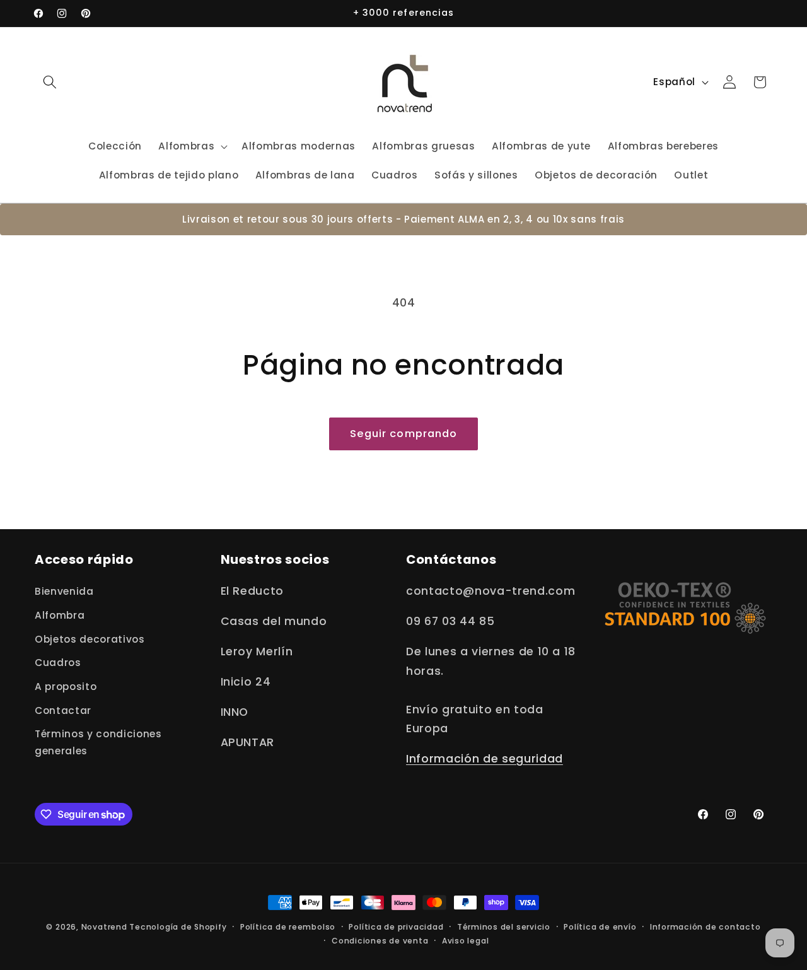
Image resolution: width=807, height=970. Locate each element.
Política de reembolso (287, 926)
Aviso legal (465, 940)
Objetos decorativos (90, 639)
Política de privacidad (396, 926)
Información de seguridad (484, 758)
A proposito (65, 686)
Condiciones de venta (380, 940)
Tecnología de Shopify (177, 926)
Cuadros (58, 662)
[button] (50, 82)
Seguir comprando (404, 433)
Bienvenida (64, 591)
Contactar (63, 710)
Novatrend (105, 926)
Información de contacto (705, 926)
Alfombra (59, 615)
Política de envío (600, 926)
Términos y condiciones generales (98, 742)
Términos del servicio (503, 926)
